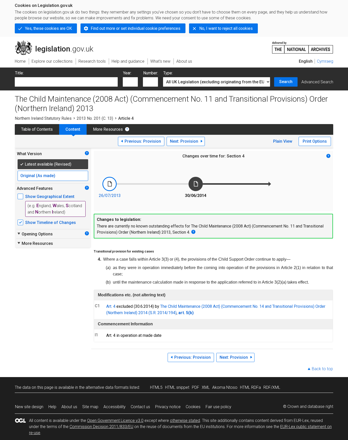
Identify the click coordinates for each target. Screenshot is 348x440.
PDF (195, 387)
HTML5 (156, 387)
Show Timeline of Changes (50, 222)
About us (69, 406)
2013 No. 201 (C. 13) (95, 118)
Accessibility (114, 406)
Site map (90, 406)
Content (72, 129)
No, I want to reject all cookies (226, 28)
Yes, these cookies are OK (48, 28)
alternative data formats (107, 387)
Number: (150, 73)
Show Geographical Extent (49, 196)
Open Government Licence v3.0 (115, 420)
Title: (19, 73)
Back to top (322, 368)
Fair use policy (218, 406)
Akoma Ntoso (224, 387)
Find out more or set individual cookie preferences (135, 28)
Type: (168, 73)
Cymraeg (325, 61)
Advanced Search (317, 81)
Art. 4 (110, 306)
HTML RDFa (250, 387)
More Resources (108, 129)
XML (206, 387)
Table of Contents (37, 129)
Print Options (315, 141)
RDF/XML (271, 387)
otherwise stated (185, 420)
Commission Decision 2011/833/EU (101, 426)
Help (52, 406)
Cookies (193, 406)
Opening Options (35, 233)
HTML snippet (177, 387)
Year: (127, 73)
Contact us (140, 406)
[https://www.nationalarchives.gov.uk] (302, 45)
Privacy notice (168, 406)
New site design (29, 406)
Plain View (282, 141)
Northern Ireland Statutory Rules (43, 118)
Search (285, 81)
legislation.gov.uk (56, 42)
